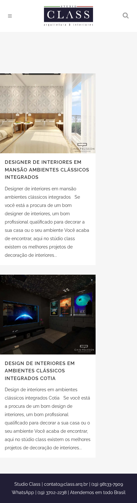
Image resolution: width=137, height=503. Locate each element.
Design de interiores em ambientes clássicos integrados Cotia (40, 371)
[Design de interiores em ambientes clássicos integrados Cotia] (48, 314)
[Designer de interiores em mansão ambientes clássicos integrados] (48, 113)
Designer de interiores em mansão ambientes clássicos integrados (47, 169)
